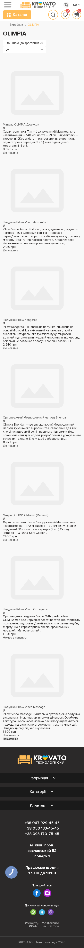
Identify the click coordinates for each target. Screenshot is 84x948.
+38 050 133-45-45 (42, 828)
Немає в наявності (15, 638)
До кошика (10, 153)
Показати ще (10, 738)
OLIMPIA (33, 25)
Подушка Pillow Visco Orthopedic (25, 609)
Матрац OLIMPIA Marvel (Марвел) (25, 515)
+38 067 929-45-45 (42, 823)
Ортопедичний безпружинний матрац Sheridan (35, 417)
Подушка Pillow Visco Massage (24, 707)
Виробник (16, 25)
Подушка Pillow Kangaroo (20, 320)
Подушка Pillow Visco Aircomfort (25, 222)
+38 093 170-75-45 (42, 834)
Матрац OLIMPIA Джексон (21, 124)
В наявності (11, 735)
